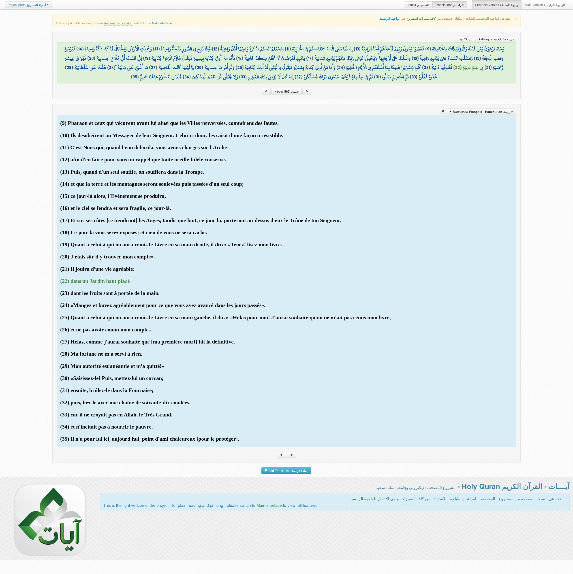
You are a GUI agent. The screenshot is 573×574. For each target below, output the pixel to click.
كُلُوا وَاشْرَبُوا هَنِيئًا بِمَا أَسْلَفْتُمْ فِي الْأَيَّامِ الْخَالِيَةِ (383, 67)
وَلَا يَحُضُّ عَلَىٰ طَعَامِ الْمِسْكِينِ (215, 77)
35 (135, 77)
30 (414, 77)
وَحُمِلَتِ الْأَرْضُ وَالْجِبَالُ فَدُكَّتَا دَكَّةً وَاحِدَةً (118, 49)
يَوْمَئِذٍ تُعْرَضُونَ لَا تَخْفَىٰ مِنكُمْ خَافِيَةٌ (274, 58)
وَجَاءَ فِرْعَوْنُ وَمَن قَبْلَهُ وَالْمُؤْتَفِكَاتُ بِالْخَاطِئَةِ (468, 49)
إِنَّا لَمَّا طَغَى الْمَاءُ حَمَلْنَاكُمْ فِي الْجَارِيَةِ (322, 49)
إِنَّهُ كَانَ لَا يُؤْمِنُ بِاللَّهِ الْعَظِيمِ (270, 77)
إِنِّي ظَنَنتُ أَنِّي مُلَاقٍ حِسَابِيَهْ (119, 58)
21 (488, 67)
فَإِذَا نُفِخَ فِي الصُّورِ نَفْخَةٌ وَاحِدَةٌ (186, 49)
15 (477, 58)
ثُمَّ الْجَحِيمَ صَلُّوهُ (395, 77)
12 (215, 49)
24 (340, 67)
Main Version (545, 4)
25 (239, 67)
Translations (449, 4)
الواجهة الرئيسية (389, 18)
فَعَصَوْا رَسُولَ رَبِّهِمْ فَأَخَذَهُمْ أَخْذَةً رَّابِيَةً (393, 49)
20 (91, 58)
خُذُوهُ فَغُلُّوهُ (428, 77)
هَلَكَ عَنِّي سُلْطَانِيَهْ (90, 67)
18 (240, 58)
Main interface (162, 23)
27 (153, 67)
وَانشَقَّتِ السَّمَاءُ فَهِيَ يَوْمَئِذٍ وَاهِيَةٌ (446, 58)
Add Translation (287, 470)
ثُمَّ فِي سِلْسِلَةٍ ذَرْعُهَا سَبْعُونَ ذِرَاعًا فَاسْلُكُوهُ (338, 77)
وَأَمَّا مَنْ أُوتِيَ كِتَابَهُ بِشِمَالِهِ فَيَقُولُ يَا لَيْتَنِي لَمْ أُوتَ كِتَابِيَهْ (290, 67)
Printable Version (496, 4)
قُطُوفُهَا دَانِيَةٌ (441, 67)
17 (310, 58)
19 (146, 58)
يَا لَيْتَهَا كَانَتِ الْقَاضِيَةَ (176, 67)
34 (186, 77)
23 (426, 67)
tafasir (419, 4)
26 (199, 67)
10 (357, 49)
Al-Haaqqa (496, 39)
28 (111, 67)
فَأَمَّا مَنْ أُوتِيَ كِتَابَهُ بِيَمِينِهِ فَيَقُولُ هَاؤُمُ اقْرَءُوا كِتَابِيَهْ (193, 58)
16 (415, 58)
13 (156, 49)
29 (69, 67)
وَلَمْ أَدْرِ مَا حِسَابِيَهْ (219, 67)
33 (243, 77)
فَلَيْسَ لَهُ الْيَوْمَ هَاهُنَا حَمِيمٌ (161, 77)
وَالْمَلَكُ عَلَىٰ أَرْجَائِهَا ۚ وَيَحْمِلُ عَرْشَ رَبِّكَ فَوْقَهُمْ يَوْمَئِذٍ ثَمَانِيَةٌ (362, 58)
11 (287, 49)
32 (298, 77)
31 (377, 77)
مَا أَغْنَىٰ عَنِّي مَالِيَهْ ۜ (132, 67)
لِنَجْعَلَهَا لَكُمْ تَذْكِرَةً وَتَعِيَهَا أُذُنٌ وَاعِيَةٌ (252, 49)
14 (80, 49)
